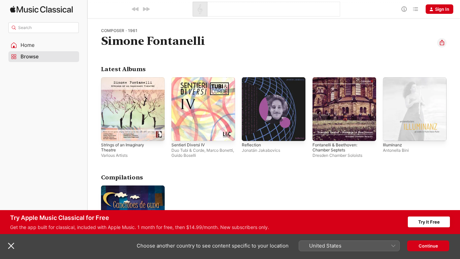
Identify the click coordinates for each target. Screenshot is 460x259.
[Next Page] (453, 109)
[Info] (404, 9)
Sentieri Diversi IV (189, 80)
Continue (428, 246)
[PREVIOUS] (135, 9)
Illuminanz (393, 80)
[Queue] (415, 9)
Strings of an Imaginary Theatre (125, 82)
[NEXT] (146, 9)
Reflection (252, 80)
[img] (41, 9)
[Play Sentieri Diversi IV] (180, 132)
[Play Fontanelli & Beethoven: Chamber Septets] (321, 132)
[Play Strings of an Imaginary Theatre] (109, 132)
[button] (44, 45)
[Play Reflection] (250, 132)
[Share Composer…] (442, 43)
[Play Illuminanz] (391, 132)
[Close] (11, 246)
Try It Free (429, 222)
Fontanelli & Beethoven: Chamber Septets (337, 82)
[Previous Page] (94, 109)
